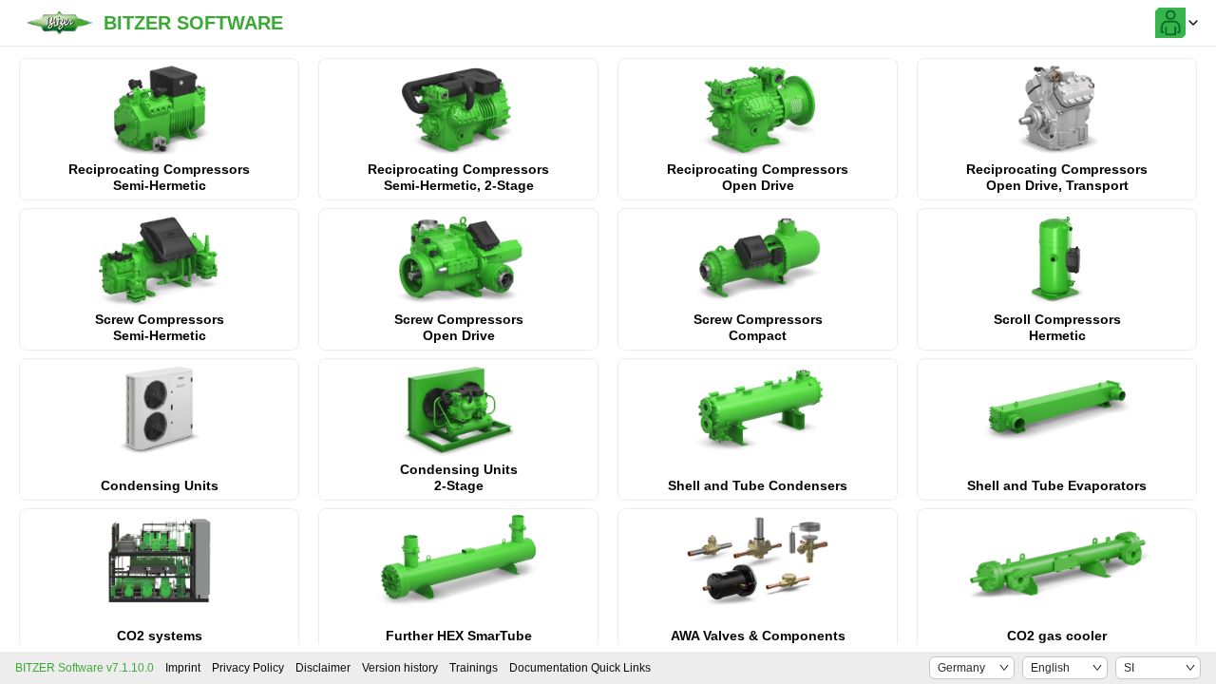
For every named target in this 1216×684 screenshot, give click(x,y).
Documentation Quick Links (580, 667)
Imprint (182, 667)
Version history (400, 667)
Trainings (473, 667)
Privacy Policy (248, 667)
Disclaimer (323, 667)
